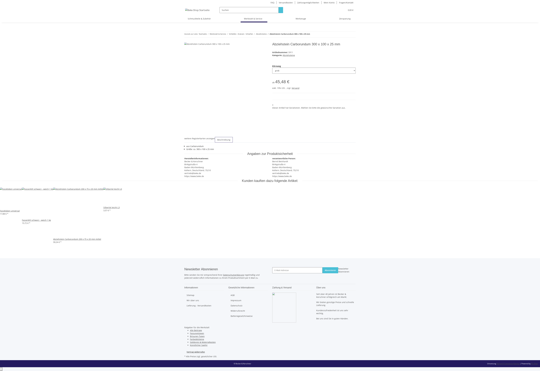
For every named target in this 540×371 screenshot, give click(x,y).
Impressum (236, 300)
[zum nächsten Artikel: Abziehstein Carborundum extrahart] (317, 35)
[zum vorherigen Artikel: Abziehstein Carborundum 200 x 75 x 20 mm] (312, 35)
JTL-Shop (534, 363)
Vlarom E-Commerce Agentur (508, 363)
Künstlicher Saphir (199, 345)
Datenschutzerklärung (233, 275)
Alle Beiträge (196, 330)
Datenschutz (236, 305)
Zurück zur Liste (191, 34)
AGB (233, 295)
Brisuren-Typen (197, 336)
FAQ (272, 2)
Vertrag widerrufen (196, 352)
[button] (338, 10)
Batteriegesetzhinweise (242, 316)
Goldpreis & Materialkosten (203, 342)
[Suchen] (281, 10)
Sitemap (190, 295)
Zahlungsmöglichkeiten (308, 2)
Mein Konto (329, 2)
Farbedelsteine (197, 339)
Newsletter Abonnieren (343, 270)
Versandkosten (286, 2)
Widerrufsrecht (238, 310)
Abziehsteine (289, 55)
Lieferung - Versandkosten (199, 305)
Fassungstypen (197, 333)
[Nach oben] (1, 369)
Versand (295, 88)
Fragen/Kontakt (346, 2)
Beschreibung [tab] (223, 139)
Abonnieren (330, 270)
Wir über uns (193, 300)
